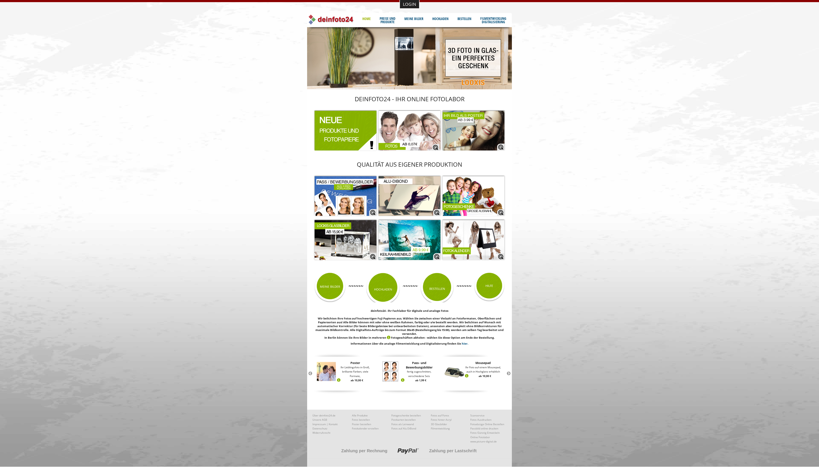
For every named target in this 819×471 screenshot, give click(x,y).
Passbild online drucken (484, 428)
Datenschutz (319, 428)
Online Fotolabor (480, 437)
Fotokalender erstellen (365, 428)
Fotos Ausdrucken (480, 419)
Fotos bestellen (361, 419)
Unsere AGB (319, 419)
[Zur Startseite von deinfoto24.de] (335, 20)
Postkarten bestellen (403, 419)
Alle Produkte (360, 415)
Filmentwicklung (440, 428)
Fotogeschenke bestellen (406, 415)
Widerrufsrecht (321, 432)
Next (509, 373)
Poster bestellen (361, 424)
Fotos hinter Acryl (441, 419)
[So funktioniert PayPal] (408, 455)
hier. (465, 343)
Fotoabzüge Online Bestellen (487, 424)
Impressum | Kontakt (325, 424)
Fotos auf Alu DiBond (403, 428)
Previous (310, 373)
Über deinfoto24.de (323, 415)
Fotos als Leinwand (402, 424)
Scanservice (477, 415)
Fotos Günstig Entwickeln (485, 432)
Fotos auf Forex (440, 415)
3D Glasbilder (439, 424)
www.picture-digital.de (483, 441)
